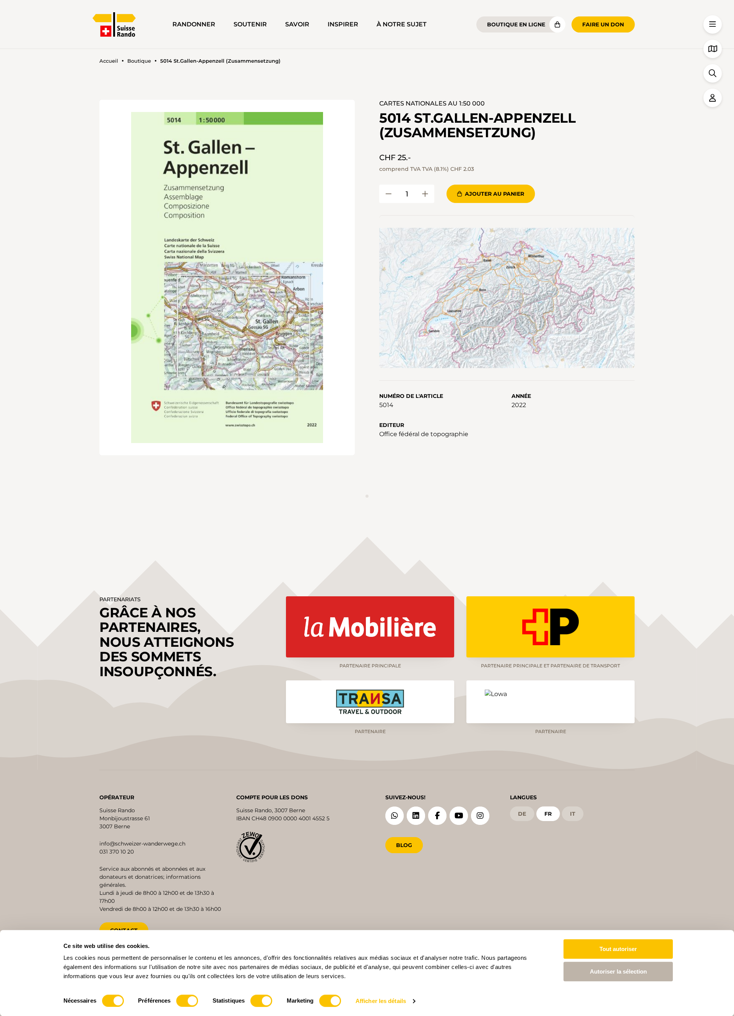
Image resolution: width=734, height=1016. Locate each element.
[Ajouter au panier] (388, 194)
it (572, 813)
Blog (404, 845)
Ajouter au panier (494, 193)
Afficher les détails (381, 1001)
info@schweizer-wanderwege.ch (142, 843)
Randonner (193, 24)
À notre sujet (402, 24)
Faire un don (603, 24)
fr (548, 813)
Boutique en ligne (516, 24)
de (522, 813)
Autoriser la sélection (618, 971)
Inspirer (343, 24)
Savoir (297, 24)
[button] (227, 277)
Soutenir (250, 24)
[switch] (187, 1001)
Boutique (139, 61)
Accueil (108, 61)
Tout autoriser (618, 949)
